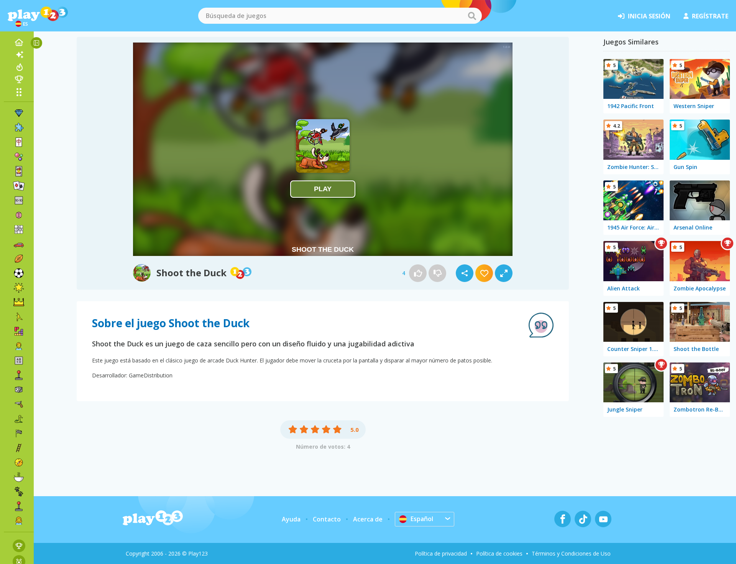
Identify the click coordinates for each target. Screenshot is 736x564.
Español (422, 519)
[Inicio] (19, 42)
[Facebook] (562, 519)
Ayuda (291, 519)
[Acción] (19, 404)
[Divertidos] (19, 287)
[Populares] (19, 67)
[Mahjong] (19, 142)
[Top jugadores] (19, 79)
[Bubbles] (19, 156)
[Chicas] (19, 520)
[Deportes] (19, 258)
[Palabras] (19, 360)
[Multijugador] (19, 506)
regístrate (710, 16)
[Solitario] (19, 186)
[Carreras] (19, 433)
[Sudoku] (19, 229)
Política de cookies (499, 553)
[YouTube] (603, 519)
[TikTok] (583, 519)
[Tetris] (19, 331)
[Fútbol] (19, 273)
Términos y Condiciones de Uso (571, 553)
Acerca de (368, 519)
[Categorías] (19, 92)
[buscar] (472, 16)
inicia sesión (649, 16)
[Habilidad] (19, 448)
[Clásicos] (19, 419)
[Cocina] (19, 477)
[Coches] (19, 244)
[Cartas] (19, 171)
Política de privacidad (441, 553)
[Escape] (19, 317)
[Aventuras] (19, 462)
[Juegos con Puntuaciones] (19, 545)
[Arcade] (19, 375)
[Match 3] (19, 113)
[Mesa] (19, 389)
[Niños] (19, 346)
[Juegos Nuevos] (19, 54)
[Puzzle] (19, 127)
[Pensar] (19, 215)
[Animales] (19, 491)
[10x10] (19, 200)
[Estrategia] (19, 302)
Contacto (327, 519)
